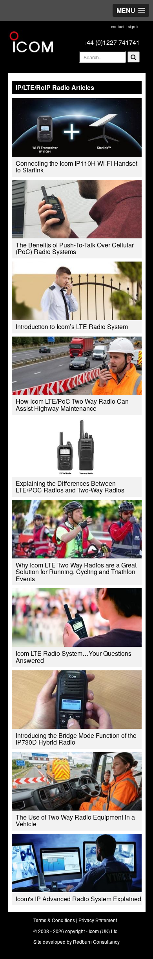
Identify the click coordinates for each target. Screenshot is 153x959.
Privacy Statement (97, 920)
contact (117, 26)
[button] (131, 10)
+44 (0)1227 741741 (111, 42)
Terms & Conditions (54, 920)
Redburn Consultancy (96, 941)
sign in (134, 26)
